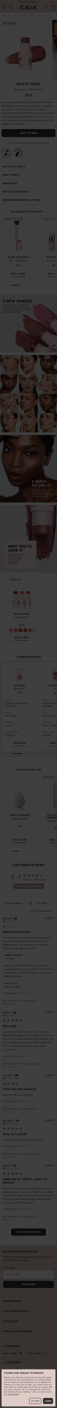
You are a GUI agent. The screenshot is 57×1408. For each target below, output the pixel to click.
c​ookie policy (13, 1394)
